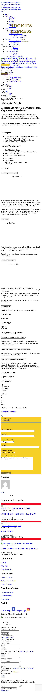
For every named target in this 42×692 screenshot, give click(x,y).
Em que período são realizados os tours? (13, 337)
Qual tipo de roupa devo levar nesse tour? (13, 359)
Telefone (3, 445)
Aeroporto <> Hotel (15, 41)
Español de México (15, 81)
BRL (10, 88)
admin (3, 492)
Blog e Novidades (6, 569)
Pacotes (7, 28)
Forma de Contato (6, 450)
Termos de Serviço (6, 577)
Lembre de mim (8, 635)
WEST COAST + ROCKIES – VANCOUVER (19, 549)
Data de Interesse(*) (7, 440)
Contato (11, 72)
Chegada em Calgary (9, 173)
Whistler (11, 21)
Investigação (4, 74)
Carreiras (3, 562)
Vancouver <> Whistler (16, 56)
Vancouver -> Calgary (19, 37)
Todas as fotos (5, 65)
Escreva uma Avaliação (8, 412)
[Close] (1, 619)
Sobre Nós (4, 566)
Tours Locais (9, 16)
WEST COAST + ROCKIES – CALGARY (18, 514)
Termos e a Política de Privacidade (22, 668)
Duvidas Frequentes (7, 592)
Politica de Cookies (7, 584)
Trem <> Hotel (13, 51)
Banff (5, 219)
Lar (23, 38)
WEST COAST (7, 531)
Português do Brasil (15, 78)
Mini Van (15, 42)
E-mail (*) (4, 434)
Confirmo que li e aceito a (18, 651)
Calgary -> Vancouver (19, 35)
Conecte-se (15, 672)
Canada (23, 39)
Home (6, 14)
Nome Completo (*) (7, 429)
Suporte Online (5, 599)
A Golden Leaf (13, 69)
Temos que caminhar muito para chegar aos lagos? (16, 349)
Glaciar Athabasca (8, 260)
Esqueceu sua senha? (7, 637)
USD (10, 86)
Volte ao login (5, 690)
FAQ (10, 71)
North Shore (12, 20)
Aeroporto (6, 306)
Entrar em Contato (6, 596)
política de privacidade (26, 651)
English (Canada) (14, 79)
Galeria (3, 67)
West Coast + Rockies (15, 34)
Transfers (7, 39)
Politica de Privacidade (8, 581)
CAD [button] (6, 84)
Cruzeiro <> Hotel (14, 46)
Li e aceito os (18, 668)
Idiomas (7, 76)
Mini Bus (15, 44)
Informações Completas (8, 456)
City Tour (12, 18)
